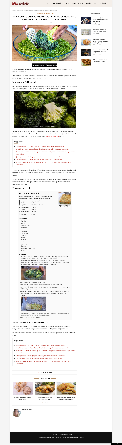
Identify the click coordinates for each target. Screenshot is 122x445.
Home (48, 3)
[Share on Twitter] (43, 372)
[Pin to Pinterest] (45, 372)
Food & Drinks (57, 3)
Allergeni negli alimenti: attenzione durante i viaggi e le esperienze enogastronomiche (101, 20)
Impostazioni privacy (116, 443)
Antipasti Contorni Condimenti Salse (45, 13)
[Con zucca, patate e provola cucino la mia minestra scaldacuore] (86, 52)
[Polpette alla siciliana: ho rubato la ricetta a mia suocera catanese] (86, 62)
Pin (69, 206)
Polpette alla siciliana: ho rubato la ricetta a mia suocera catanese (100, 61)
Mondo (80, 3)
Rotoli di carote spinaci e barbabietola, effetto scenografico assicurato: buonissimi (42, 149)
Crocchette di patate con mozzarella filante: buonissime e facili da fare (39, 159)
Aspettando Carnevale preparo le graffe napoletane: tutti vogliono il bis (101, 41)
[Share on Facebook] (41, 372)
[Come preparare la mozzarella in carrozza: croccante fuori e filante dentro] (66, 388)
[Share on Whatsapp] (49, 372)
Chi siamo (53, 434)
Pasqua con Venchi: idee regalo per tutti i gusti (99, 30)
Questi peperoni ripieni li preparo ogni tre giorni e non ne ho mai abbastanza (40, 157)
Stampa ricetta (52, 65)
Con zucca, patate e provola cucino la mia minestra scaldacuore (100, 51)
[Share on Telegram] (51, 372)
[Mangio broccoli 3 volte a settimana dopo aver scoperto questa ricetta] (45, 388)
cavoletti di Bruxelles (52, 136)
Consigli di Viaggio (100, 3)
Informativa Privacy (65, 434)
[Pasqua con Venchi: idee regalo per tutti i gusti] (86, 32)
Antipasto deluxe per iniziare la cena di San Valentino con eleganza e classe (40, 146)
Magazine (88, 3)
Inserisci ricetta (39, 65)
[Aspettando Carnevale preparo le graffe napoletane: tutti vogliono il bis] (86, 42)
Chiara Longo (42, 22)
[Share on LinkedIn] (47, 372)
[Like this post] (39, 372)
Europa (73, 3)
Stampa (63, 206)
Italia (67, 3)
